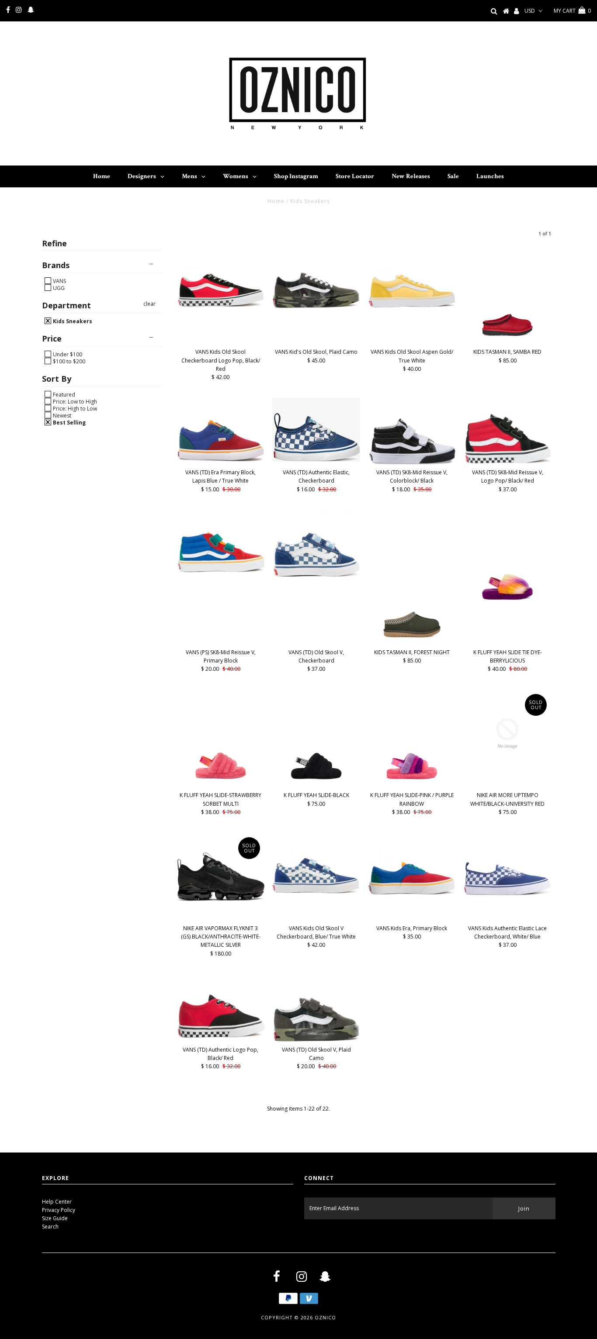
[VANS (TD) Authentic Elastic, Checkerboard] (316, 430)
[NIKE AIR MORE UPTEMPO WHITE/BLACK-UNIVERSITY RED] (508, 733)
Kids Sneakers (72, 320)
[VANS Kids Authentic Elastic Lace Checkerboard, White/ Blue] (508, 864)
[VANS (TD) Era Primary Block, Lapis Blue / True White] (221, 430)
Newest (61, 415)
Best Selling (69, 422)
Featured (63, 394)
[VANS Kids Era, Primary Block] (412, 864)
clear (149, 303)
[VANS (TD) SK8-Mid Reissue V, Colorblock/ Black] (412, 431)
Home (276, 201)
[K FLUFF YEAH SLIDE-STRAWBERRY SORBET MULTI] (221, 738)
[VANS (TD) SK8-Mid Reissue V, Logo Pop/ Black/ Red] (508, 431)
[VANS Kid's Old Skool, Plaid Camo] (316, 277)
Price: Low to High (74, 401)
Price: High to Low (74, 408)
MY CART (572, 10)
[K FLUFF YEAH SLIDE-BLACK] (316, 738)
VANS (59, 280)
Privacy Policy (58, 1210)
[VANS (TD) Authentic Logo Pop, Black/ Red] (221, 1006)
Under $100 (67, 354)
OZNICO (325, 1317)
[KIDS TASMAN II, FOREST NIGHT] (412, 577)
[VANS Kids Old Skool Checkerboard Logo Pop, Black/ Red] (221, 276)
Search (50, 1226)
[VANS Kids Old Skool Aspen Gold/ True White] (412, 277)
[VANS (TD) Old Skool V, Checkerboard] (316, 543)
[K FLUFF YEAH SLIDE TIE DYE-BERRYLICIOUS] (508, 559)
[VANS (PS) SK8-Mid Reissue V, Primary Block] (221, 541)
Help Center (57, 1201)
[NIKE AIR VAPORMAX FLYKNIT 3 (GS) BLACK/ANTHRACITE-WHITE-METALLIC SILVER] (221, 877)
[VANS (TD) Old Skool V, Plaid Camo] (316, 1008)
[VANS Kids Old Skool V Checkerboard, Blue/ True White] (316, 863)
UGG (58, 287)
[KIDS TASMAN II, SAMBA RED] (508, 295)
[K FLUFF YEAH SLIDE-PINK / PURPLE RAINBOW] (412, 738)
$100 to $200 (68, 361)
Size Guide (55, 1218)
